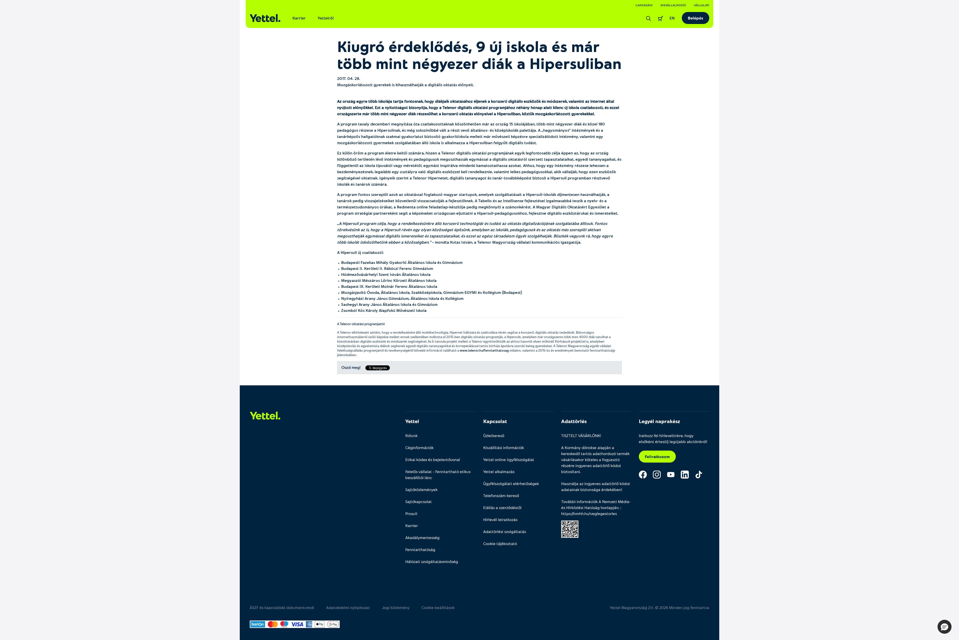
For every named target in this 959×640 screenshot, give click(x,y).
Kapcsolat (495, 421)
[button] (945, 627)
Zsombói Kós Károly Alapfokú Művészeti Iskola (384, 310)
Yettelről (326, 17)
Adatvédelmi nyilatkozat (348, 607)
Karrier (299, 17)
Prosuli (411, 513)
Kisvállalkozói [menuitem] (673, 5)
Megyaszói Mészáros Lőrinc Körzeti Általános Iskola (389, 280)
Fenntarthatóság (420, 549)
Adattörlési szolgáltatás (504, 531)
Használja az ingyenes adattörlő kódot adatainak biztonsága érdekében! (595, 486)
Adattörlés (574, 421)
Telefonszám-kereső (501, 495)
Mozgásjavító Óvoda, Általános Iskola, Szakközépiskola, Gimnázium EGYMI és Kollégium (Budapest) (431, 292)
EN (672, 17)
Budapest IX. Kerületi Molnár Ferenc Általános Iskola (389, 286)
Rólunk (411, 435)
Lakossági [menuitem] (644, 5)
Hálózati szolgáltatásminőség (431, 561)
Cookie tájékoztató (500, 543)
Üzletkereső (493, 435)
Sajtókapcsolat (418, 501)
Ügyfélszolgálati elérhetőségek (511, 483)
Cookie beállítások (438, 607)
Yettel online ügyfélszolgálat (508, 459)
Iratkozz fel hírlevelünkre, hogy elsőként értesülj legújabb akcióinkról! (673, 438)
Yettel (412, 421)
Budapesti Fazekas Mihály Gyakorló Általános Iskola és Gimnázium (402, 262)
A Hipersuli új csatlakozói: (360, 252)
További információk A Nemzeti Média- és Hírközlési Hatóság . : (596, 507)
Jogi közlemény (396, 607)
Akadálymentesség (422, 537)
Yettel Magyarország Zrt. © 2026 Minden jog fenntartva (659, 607)
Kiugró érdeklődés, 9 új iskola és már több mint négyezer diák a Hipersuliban (479, 54)
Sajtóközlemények (421, 489)
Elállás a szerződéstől (502, 507)
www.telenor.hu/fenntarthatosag (484, 350)
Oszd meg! (351, 367)
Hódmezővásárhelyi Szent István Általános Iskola (386, 274)
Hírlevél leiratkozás (500, 519)
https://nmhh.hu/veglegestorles (589, 513)
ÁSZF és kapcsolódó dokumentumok (282, 607)
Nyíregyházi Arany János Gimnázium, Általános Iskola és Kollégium (402, 298)
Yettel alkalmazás (498, 471)
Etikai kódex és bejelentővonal (432, 459)
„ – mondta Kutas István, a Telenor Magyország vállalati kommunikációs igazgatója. (475, 232)
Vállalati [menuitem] (701, 5)
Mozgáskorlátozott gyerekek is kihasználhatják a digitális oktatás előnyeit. (405, 84)
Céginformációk (419, 447)
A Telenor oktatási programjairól (361, 324)
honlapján (610, 507)
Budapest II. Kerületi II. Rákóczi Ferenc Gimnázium (387, 268)
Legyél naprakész (659, 421)
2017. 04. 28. (348, 78)
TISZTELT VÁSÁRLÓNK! (581, 435)
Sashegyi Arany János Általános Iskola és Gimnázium (389, 304)
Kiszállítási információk (503, 447)
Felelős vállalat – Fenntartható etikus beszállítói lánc (438, 474)
